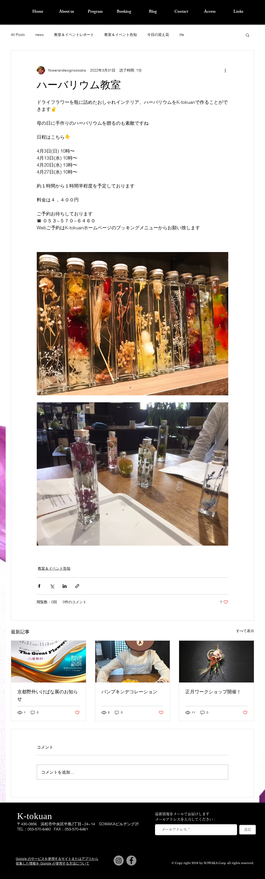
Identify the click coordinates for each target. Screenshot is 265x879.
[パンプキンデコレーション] (132, 661)
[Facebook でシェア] (39, 586)
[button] (247, 35)
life (181, 34)
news (39, 34)
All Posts (18, 34)
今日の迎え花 (158, 34)
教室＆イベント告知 (120, 34)
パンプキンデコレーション (129, 692)
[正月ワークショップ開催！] (216, 661)
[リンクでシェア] (77, 586)
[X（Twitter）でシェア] (51, 586)
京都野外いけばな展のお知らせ (47, 696)
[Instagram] (119, 861)
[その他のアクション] (225, 70)
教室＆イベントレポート (74, 34)
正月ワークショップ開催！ (213, 692)
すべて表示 (245, 631)
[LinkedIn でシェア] (64, 586)
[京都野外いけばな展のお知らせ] (48, 661)
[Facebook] (131, 861)
